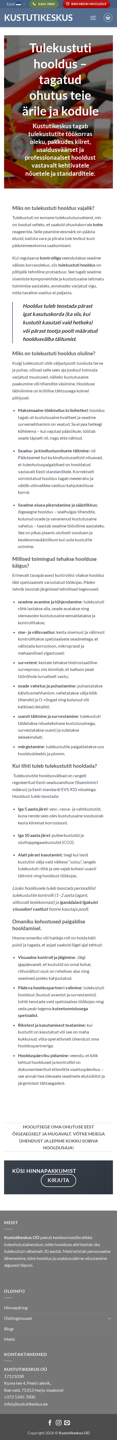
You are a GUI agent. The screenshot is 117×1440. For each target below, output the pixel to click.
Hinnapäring (15, 1307)
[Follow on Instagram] (58, 1423)
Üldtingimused (18, 1318)
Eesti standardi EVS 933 (54, 789)
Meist (9, 1339)
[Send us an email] (67, 1423)
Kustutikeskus (38, 17)
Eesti (11, 4)
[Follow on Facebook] (50, 1423)
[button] (93, 17)
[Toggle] (109, 1318)
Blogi (9, 1328)
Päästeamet (29, 457)
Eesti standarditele (53, 471)
